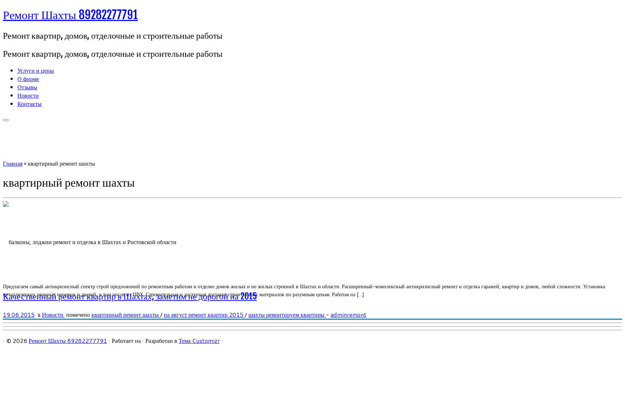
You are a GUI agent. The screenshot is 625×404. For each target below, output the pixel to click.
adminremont (348, 314)
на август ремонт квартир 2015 (204, 314)
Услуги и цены (35, 70)
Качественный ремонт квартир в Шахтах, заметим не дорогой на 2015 (130, 296)
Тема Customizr (199, 340)
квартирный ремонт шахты (126, 314)
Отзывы (27, 87)
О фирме (28, 79)
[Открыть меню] (6, 120)
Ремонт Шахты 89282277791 (70, 15)
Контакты (29, 103)
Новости (28, 95)
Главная (12, 163)
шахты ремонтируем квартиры (287, 314)
